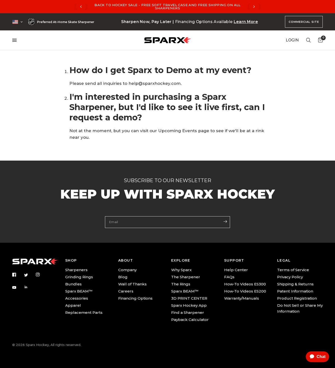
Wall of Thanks (132, 284)
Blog (123, 277)
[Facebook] (17, 274)
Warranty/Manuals (241, 298)
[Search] (308, 40)
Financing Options (135, 298)
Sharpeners (76, 269)
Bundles (73, 284)
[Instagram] (41, 274)
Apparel (73, 305)
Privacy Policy (290, 277)
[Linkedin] (29, 287)
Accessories (76, 298)
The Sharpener (185, 277)
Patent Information (295, 291)
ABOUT (125, 260)
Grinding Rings (79, 277)
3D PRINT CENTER (189, 298)
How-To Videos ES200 (245, 291)
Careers (125, 291)
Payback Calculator (190, 319)
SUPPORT (234, 260)
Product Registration (297, 298)
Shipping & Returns (295, 284)
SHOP (71, 260)
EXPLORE (180, 260)
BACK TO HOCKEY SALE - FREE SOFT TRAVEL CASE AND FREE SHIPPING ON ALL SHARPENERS (167, 6)
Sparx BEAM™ (78, 291)
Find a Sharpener (187, 312)
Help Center (236, 269)
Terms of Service (293, 269)
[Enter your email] (225, 221)
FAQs (229, 277)
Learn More (246, 21)
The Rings (180, 284)
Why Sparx (181, 269)
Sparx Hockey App (189, 305)
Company (127, 269)
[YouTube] (17, 287)
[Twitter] (29, 275)
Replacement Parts (84, 312)
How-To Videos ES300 (245, 284)
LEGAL (284, 260)
